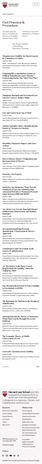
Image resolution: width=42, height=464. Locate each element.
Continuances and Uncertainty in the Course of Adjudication (18, 250)
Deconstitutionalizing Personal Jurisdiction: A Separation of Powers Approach (18, 231)
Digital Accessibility (28, 442)
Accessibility (26, 439)
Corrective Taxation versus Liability (17, 352)
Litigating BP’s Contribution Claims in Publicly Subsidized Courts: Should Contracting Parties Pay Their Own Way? (20, 76)
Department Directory (29, 416)
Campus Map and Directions (30, 413)
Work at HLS (6, 425)
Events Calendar (27, 411)
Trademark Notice (27, 444)
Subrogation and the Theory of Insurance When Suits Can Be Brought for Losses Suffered (20, 319)
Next (38, 367)
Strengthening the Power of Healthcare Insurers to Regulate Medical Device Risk (10, 34)
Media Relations (27, 419)
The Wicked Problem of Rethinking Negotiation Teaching (20, 46)
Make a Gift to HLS (27, 422)
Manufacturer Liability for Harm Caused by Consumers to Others (20, 57)
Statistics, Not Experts (12, 174)
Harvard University (8, 445)
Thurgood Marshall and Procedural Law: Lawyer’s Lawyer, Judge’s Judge (20, 96)
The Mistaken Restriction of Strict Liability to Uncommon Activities (21, 287)
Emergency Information (29, 425)
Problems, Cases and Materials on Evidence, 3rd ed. (31, 33)
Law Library (5, 419)
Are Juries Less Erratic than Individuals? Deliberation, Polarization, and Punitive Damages (20, 211)
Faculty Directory (7, 416)
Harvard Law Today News (10, 411)
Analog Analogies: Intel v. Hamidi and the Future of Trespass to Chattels (20, 127)
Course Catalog (7, 413)
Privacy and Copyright (28, 446)
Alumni (4, 422)
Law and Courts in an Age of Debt (16, 113)
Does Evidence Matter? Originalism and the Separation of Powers (19, 160)
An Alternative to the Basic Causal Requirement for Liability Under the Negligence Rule (17, 268)
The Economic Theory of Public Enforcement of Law (16, 337)
